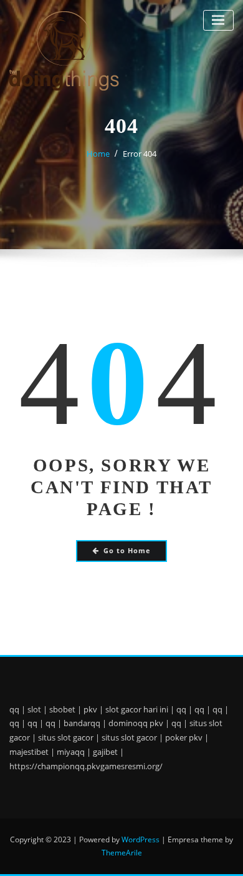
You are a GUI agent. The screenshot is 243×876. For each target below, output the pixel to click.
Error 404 (139, 153)
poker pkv (183, 737)
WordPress (141, 839)
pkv (90, 709)
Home (98, 153)
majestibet (29, 751)
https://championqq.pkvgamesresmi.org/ (86, 766)
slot (34, 709)
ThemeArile (122, 852)
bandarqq (82, 723)
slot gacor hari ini (136, 709)
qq (14, 709)
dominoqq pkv (135, 723)
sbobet (62, 709)
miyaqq (71, 751)
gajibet (105, 751)
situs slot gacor (65, 737)
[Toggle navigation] (218, 20)
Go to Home (127, 550)
